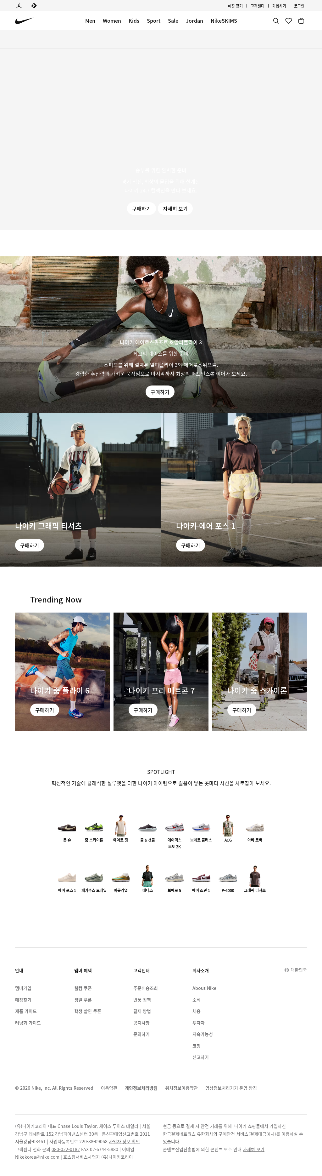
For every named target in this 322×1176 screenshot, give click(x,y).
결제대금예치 (262, 1134)
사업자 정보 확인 (124, 1141)
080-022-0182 (66, 1149)
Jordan (194, 20)
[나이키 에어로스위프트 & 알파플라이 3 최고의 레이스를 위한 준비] (161, 334)
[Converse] (34, 5)
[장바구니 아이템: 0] (301, 20)
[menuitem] (266, 5)
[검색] (276, 20)
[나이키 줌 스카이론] (259, 672)
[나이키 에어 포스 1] (241, 490)
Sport (153, 20)
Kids (134, 20)
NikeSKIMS (224, 20)
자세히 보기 (175, 208)
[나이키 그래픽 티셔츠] (80, 490)
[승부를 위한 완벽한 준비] (161, 139)
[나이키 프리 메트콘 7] (161, 672)
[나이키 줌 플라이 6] (62, 672)
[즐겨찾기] (288, 20)
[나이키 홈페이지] (24, 21)
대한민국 (299, 970)
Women (112, 20)
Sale (173, 20)
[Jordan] (19, 5)
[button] (161, 139)
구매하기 (141, 208)
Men (90, 20)
